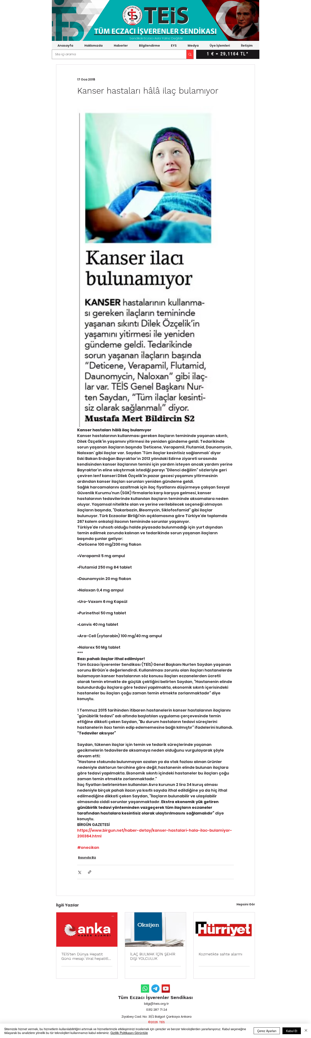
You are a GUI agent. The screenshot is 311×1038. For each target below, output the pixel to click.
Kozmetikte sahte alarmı (220, 954)
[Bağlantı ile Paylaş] (90, 872)
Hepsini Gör (246, 904)
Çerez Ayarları (266, 1031)
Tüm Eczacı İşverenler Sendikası (155, 997)
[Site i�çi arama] (189, 54)
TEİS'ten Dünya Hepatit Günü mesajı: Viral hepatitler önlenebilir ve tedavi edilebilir (86, 956)
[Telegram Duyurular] (155, 988)
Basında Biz (87, 857)
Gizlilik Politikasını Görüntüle (129, 1033)
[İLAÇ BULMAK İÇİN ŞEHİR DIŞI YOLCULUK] (155, 929)
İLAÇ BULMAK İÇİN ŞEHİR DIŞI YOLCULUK (152, 956)
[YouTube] (166, 988)
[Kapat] (305, 1031)
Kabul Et (291, 1031)
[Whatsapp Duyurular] (145, 988)
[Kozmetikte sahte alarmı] (224, 929)
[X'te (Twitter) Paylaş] (79, 872)
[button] (93, 45)
